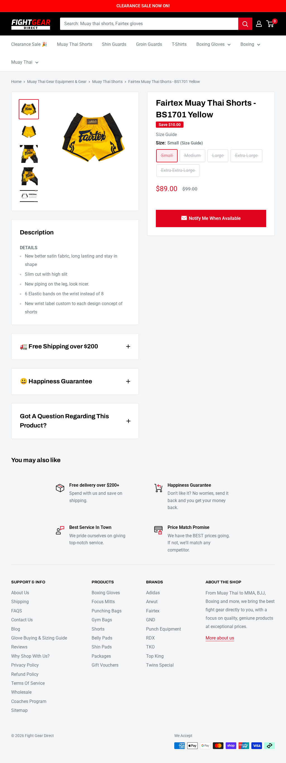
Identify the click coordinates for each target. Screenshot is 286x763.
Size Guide (166, 134)
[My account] (259, 24)
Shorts (98, 629)
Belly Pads (102, 638)
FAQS (16, 611)
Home (16, 81)
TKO (150, 647)
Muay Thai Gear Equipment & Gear (57, 81)
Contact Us (22, 619)
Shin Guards (114, 44)
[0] (270, 23)
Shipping (20, 601)
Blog (15, 629)
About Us (20, 592)
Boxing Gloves (210, 44)
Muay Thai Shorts (74, 44)
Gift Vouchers (105, 665)
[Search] (245, 24)
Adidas (153, 592)
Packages (101, 656)
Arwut (152, 601)
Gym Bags (102, 619)
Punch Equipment (163, 629)
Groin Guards (149, 44)
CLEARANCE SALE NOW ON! (143, 5)
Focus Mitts (103, 601)
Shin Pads (102, 647)
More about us (220, 638)
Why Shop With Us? (30, 656)
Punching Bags (106, 611)
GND (150, 619)
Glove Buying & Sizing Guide (39, 638)
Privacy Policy (25, 665)
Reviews (19, 647)
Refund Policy (25, 674)
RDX (150, 638)
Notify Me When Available (215, 218)
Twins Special (160, 665)
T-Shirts (179, 44)
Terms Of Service (28, 683)
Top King (155, 656)
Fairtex (152, 611)
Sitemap (19, 710)
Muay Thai (21, 62)
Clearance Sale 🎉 (29, 44)
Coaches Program (28, 701)
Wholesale (21, 692)
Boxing (247, 44)
